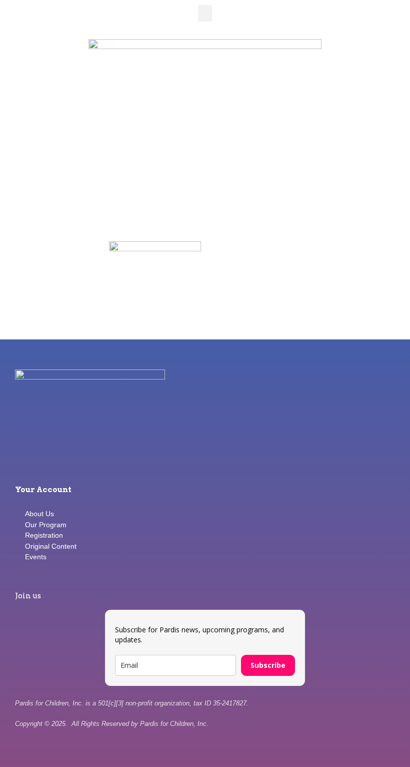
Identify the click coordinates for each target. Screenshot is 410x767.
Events (35, 557)
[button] (205, 13)
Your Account (43, 489)
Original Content (50, 546)
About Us (39, 514)
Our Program (45, 525)
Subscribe (268, 665)
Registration (44, 535)
